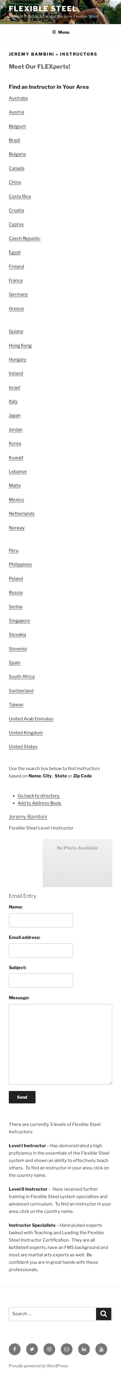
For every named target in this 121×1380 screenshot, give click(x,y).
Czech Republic (25, 238)
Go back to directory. (39, 795)
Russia (16, 592)
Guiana (16, 331)
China (15, 182)
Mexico (16, 499)
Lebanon (18, 471)
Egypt (15, 252)
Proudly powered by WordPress (38, 1365)
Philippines (20, 564)
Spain (15, 662)
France (16, 280)
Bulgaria (17, 154)
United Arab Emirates (31, 719)
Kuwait (16, 457)
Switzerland (21, 690)
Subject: (17, 967)
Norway (17, 527)
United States (23, 746)
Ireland (16, 373)
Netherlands (22, 513)
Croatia (16, 210)
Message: (19, 997)
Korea (15, 443)
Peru (14, 550)
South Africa (22, 676)
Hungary (17, 359)
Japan (15, 415)
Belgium (17, 126)
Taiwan (16, 704)
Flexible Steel (43, 8)
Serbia (15, 606)
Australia (18, 98)
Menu (63, 32)
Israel (14, 387)
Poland (16, 578)
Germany (18, 294)
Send (22, 1097)
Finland (16, 266)
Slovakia (17, 634)
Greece (16, 308)
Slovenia (18, 648)
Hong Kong (20, 345)
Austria (16, 112)
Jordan (16, 429)
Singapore (19, 620)
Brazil (14, 140)
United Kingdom (26, 732)
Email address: (24, 937)
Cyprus (16, 224)
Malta (15, 485)
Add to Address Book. (40, 803)
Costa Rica (20, 196)
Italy (13, 401)
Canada (16, 168)
